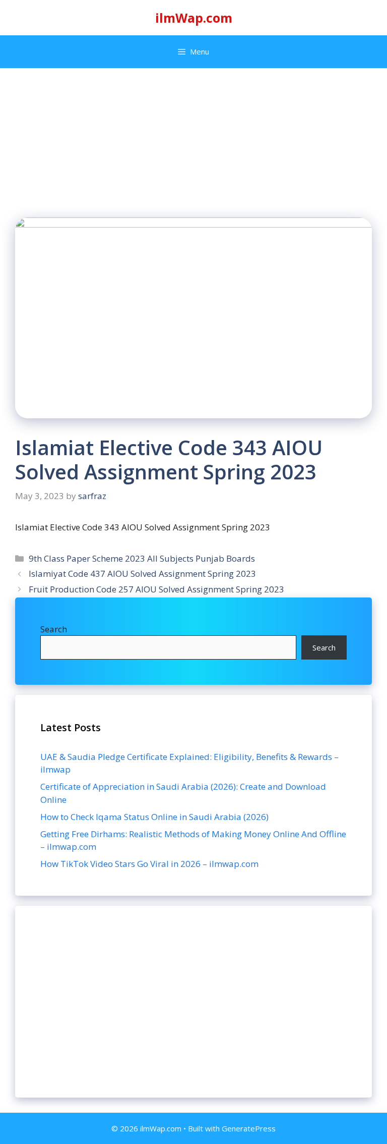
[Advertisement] (193, 1001)
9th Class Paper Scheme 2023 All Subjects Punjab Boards (142, 558)
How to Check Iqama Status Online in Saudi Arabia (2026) (154, 817)
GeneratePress (249, 1128)
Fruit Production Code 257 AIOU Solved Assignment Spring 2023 (156, 589)
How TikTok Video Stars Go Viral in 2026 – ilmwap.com (149, 863)
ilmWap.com (193, 17)
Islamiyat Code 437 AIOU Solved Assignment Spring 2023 (142, 573)
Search (53, 629)
